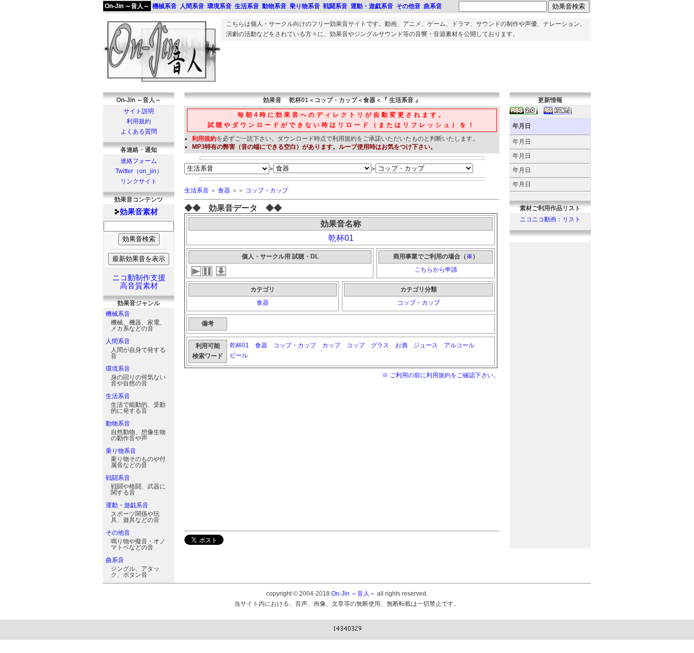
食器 (224, 190)
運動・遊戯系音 (127, 505)
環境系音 (118, 368)
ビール (239, 355)
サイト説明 (138, 111)
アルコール (459, 345)
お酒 (401, 345)
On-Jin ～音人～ (127, 6)
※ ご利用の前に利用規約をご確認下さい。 (440, 375)
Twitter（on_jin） (139, 171)
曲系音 (115, 560)
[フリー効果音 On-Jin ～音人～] (162, 82)
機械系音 (118, 313)
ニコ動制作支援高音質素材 (139, 282)
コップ (355, 345)
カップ (331, 345)
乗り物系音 (121, 450)
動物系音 (118, 423)
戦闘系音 (118, 477)
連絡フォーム (138, 161)
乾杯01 (341, 238)
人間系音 (118, 341)
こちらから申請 (436, 269)
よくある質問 (138, 131)
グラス (380, 345)
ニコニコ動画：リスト (550, 219)
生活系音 (118, 396)
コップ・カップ (266, 190)
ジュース (426, 345)
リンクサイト (138, 181)
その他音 (118, 532)
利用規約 (139, 121)
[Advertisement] (406, 64)
